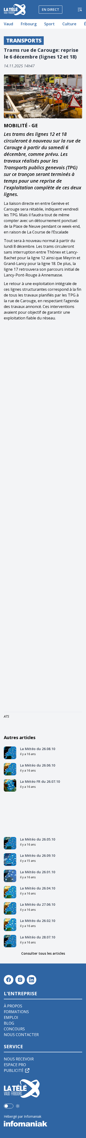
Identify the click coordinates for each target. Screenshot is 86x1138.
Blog (9, 1023)
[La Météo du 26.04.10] (10, 892)
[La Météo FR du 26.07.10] (10, 785)
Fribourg (29, 23)
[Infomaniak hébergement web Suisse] (43, 1124)
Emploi (11, 1017)
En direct (50, 9)
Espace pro (15, 1064)
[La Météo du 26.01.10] (10, 876)
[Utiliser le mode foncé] (17, 1106)
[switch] (8, 1106)
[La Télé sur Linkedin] (31, 980)
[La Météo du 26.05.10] (10, 843)
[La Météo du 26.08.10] (10, 752)
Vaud (8, 23)
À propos (13, 1006)
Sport (49, 23)
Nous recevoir (19, 1059)
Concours (14, 1029)
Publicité (13, 1070)
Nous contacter (21, 1034)
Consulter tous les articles (43, 953)
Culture (69, 23)
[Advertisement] (43, 517)
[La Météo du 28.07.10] (10, 941)
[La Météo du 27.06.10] (10, 908)
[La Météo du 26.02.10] (10, 924)
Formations (16, 1011)
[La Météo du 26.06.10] (10, 769)
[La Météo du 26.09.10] (10, 859)
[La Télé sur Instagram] (20, 980)
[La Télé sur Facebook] (8, 980)
